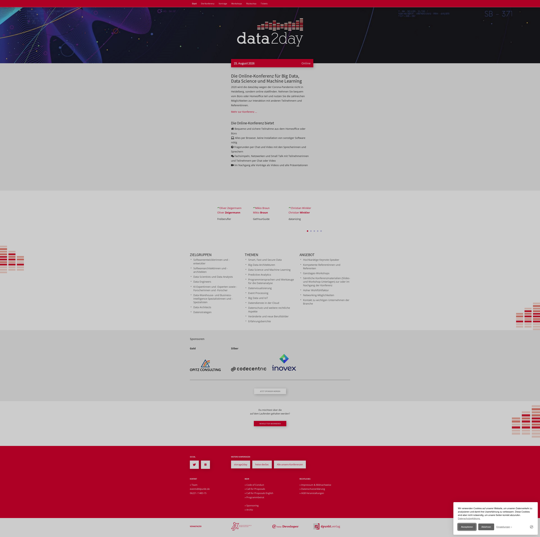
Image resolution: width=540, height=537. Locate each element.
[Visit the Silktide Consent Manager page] (531, 527)
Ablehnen (486, 526)
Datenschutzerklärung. (469, 518)
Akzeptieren (467, 526)
